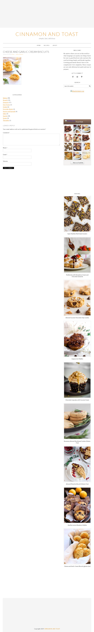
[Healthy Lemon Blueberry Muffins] (77, 505)
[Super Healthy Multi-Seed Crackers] (77, 214)
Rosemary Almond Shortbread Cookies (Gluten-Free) (77, 442)
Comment (6, 132)
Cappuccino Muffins (77, 359)
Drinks (5, 107)
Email (5, 154)
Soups (5, 118)
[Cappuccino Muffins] (77, 339)
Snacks (5, 116)
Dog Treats (6, 105)
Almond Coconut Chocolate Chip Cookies (77, 317)
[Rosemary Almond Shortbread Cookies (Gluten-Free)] (77, 421)
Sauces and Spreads (9, 111)
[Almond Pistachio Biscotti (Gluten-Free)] (77, 464)
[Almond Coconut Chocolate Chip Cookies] (77, 298)
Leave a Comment (19, 54)
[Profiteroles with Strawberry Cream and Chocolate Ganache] (77, 255)
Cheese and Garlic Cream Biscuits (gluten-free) (77, 566)
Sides (4, 114)
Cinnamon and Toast (47, 34)
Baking (5, 98)
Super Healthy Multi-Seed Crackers (77, 234)
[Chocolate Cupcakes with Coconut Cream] (77, 380)
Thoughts (6, 120)
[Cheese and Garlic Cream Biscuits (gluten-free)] (77, 546)
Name (5, 148)
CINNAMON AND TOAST (52, 629)
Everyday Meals (8, 109)
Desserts (5, 102)
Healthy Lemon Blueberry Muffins (77, 525)
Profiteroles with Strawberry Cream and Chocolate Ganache (77, 275)
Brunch (5, 100)
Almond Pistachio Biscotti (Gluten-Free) (77, 484)
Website (5, 161)
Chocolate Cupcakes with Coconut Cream (77, 400)
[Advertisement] (47, 14)
